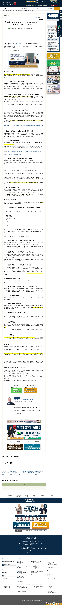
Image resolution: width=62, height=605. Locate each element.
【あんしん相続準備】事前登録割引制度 (39, 586)
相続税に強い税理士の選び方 (18, 496)
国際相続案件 (35, 566)
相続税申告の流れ (35, 496)
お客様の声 (4, 569)
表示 (18, 50)
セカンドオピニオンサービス (22, 566)
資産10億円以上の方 (21, 570)
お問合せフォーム (37, 361)
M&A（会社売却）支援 (21, 573)
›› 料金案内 (28, 441)
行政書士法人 (7, 586)
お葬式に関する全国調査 (17, 43)
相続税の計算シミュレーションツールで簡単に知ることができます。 (53, 30)
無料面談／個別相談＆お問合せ (37, 584)
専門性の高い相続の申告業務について (53, 564)
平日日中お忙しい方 (36, 567)
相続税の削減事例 (50, 591)
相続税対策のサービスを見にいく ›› (16, 390)
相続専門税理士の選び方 (6, 564)
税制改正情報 (50, 588)
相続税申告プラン (21, 562)
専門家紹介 (43, 495)
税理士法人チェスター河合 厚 (23, 399)
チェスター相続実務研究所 (22, 591)
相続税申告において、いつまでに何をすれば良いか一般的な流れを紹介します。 (53, 36)
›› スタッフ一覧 (19, 441)
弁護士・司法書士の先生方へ (22, 588)
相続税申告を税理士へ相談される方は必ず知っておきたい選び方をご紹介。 (53, 43)
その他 (5, 487)
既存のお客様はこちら (60, 27)
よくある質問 (29, 5)
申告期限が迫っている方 (36, 568)
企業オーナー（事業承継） (22, 572)
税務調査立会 (20, 580)
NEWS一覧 (4, 575)
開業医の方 (20, 571)
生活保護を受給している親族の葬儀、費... (39, 473)
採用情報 (40, 5)
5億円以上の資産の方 (36, 562)
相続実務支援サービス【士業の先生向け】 (24, 584)
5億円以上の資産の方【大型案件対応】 (24, 563)
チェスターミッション (51, 562)
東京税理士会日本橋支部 (19, 401)
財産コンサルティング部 (51, 578)
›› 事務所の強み (36, 441)
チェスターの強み (5, 558)
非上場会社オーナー (36, 565)
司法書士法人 (7, 587)
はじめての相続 (50, 586)
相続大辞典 (49, 587)
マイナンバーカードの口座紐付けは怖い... (6, 473)
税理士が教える (52, 592)
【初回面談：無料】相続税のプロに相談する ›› (30, 390)
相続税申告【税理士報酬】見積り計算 (38, 571)
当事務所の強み (10, 495)
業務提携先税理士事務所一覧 (52, 567)
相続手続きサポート (21, 581)
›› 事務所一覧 (10, 441)
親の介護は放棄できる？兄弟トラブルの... (14, 473)
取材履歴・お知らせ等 (6, 578)
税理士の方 (34, 5)
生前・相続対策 (19, 567)
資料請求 (34, 588)
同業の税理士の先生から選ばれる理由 (8, 561)
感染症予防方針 (54, 5)
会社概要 (51, 495)
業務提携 (45, 5)
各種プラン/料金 (27, 496)
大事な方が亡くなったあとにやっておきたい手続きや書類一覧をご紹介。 (53, 23)
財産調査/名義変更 (21, 577)
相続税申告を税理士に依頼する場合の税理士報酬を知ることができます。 (53, 49)
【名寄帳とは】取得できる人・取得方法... (22, 473)
